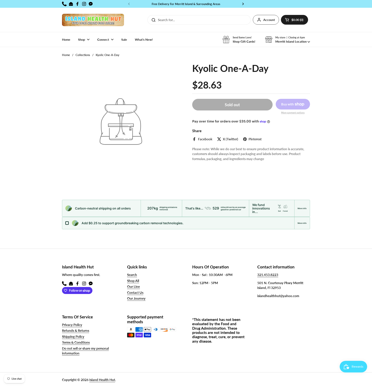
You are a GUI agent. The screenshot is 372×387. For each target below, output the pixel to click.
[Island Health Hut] (93, 20)
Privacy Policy (72, 325)
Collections (83, 55)
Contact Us (135, 292)
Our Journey (136, 298)
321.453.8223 (267, 275)
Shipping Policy (73, 336)
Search (132, 275)
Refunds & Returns (75, 330)
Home (66, 55)
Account (269, 20)
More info (302, 208)
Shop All (133, 281)
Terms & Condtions (76, 342)
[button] (294, 20)
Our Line (133, 286)
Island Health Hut (102, 380)
